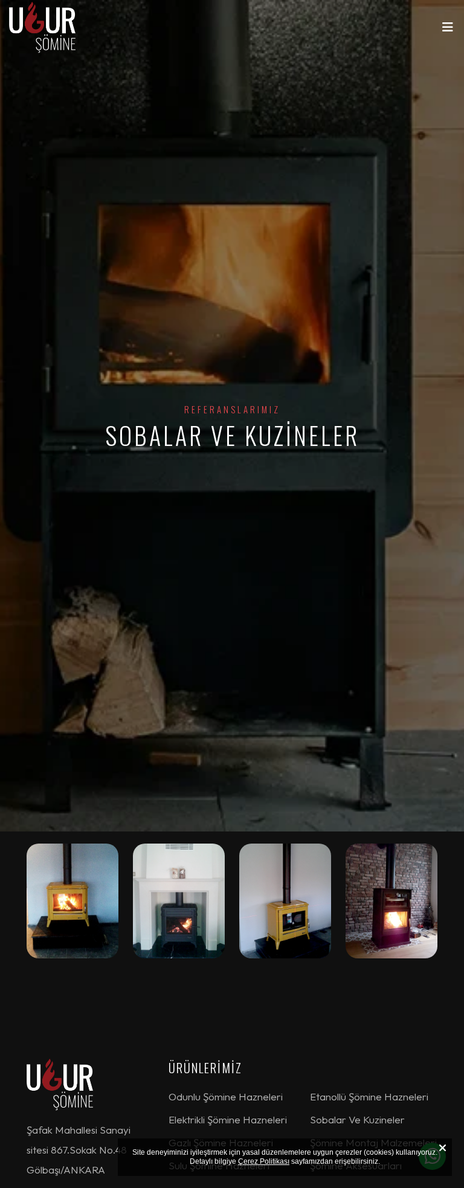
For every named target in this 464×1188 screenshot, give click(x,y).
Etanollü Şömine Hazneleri (369, 1096)
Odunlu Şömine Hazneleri (226, 1096)
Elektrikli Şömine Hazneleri (228, 1119)
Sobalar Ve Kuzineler (357, 1119)
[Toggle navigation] (447, 30)
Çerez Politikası (263, 1161)
